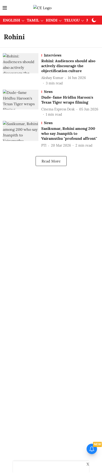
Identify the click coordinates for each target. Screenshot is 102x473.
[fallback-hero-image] (22, 69)
